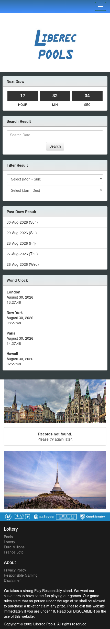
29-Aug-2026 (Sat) (22, 232)
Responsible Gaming (21, 575)
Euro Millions (14, 546)
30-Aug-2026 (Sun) (22, 222)
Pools (8, 536)
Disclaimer (12, 580)
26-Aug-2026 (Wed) (23, 264)
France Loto (14, 552)
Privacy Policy (15, 570)
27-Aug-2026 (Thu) (22, 253)
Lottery (9, 541)
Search (55, 146)
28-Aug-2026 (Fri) (21, 243)
